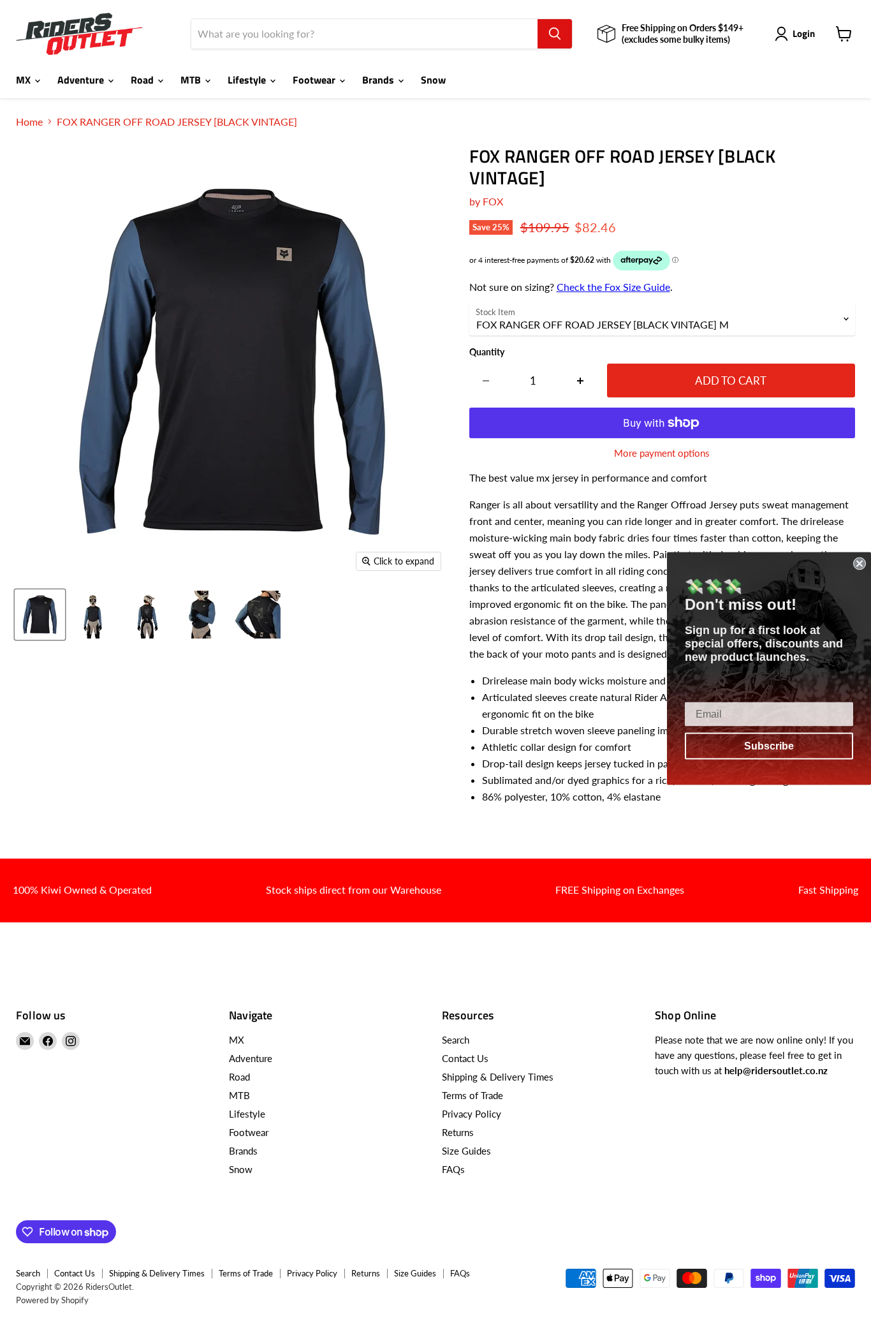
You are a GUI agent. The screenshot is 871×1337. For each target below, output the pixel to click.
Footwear (315, 79)
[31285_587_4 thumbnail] (202, 614)
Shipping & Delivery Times (497, 1076)
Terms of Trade (472, 1095)
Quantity (486, 352)
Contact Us (465, 1058)
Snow (433, 79)
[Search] (555, 33)
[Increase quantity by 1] (580, 381)
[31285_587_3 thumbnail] (148, 614)
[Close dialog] (859, 564)
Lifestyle (248, 79)
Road (143, 79)
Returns (458, 1132)
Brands (379, 79)
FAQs (453, 1169)
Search (455, 1039)
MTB (191, 79)
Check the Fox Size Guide (613, 287)
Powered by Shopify (52, 1300)
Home (29, 122)
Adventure (81, 79)
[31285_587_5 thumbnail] (256, 614)
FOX (493, 201)
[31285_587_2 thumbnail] (94, 614)
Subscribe (769, 746)
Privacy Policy (471, 1113)
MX (24, 79)
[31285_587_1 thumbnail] (40, 614)
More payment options (662, 453)
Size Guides (466, 1150)
